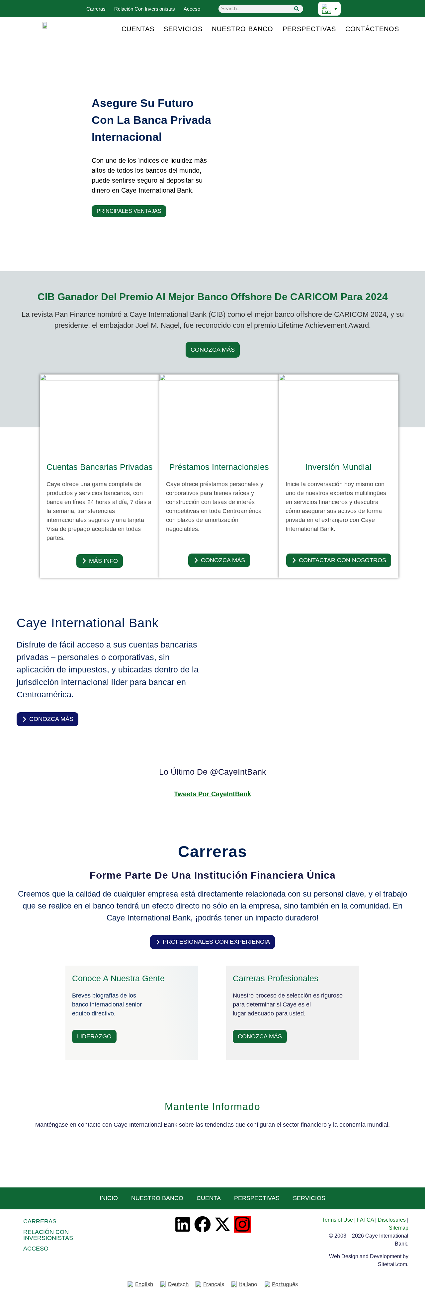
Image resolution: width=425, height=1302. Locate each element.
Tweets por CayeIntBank (212, 794)
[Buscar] (296, 9)
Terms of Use (337, 1220)
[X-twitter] (222, 1224)
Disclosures (392, 1220)
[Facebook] (202, 1224)
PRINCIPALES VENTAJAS (129, 211)
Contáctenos (372, 29)
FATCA (365, 1220)
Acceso (192, 9)
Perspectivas (309, 29)
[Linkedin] (182, 1224)
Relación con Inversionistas (144, 9)
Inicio (109, 1198)
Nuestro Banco (242, 29)
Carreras (96, 9)
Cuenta (209, 1198)
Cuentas (138, 29)
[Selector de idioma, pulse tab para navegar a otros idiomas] (329, 9)
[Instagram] (242, 1224)
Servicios (183, 29)
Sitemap (398, 1228)
